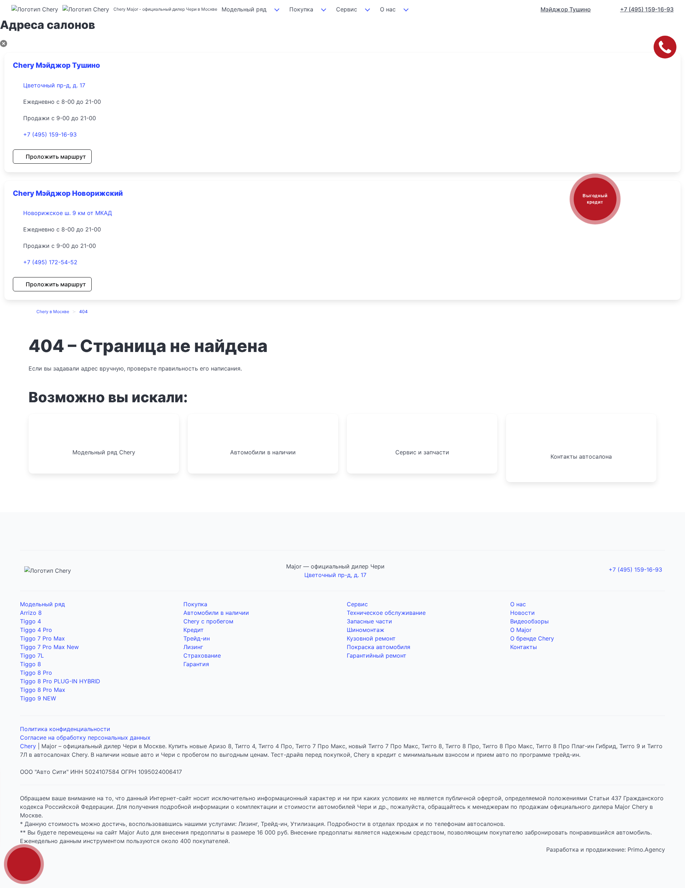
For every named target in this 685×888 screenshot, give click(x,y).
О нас (388, 9)
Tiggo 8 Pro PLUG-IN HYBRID (60, 681)
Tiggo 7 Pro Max (42, 638)
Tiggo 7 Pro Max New (49, 646)
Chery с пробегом (208, 621)
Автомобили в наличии (216, 612)
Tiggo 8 (30, 664)
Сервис (346, 9)
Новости (522, 612)
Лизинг (193, 646)
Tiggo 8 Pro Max (42, 689)
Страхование (202, 655)
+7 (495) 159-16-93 (50, 134)
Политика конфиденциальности (65, 729)
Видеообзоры (529, 621)
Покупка (301, 9)
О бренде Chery (532, 638)
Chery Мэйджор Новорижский (68, 193)
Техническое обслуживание (386, 612)
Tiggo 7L (32, 655)
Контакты (523, 646)
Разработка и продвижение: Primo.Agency (605, 849)
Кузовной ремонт (371, 638)
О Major (521, 629)
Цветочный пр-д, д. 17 (54, 85)
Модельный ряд (244, 9)
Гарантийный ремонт (376, 655)
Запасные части (369, 621)
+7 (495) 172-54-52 (50, 262)
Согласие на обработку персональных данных (85, 737)
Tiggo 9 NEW (38, 698)
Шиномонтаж (365, 629)
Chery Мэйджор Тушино (56, 65)
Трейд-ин (196, 638)
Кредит (193, 629)
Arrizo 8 (31, 612)
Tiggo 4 (30, 621)
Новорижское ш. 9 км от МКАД (67, 212)
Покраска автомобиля (378, 646)
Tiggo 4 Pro (36, 629)
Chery (28, 746)
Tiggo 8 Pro (36, 672)
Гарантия (196, 664)
